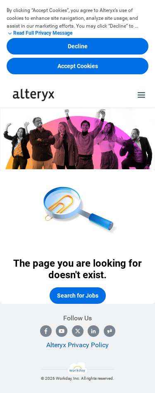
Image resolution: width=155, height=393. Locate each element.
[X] (77, 331)
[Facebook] (46, 331)
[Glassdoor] (109, 331)
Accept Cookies (77, 66)
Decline (78, 46)
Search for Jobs (77, 295)
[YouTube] (61, 331)
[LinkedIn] (93, 331)
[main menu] (141, 95)
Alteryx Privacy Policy (77, 345)
